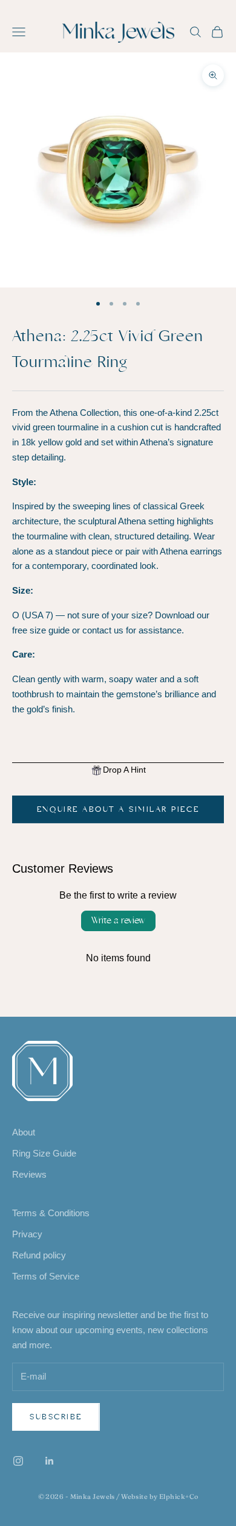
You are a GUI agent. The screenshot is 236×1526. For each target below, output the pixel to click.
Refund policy (39, 1255)
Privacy (27, 1234)
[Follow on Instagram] (18, 1461)
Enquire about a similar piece (118, 809)
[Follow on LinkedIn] (50, 1461)
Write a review (118, 920)
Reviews (29, 1174)
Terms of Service (45, 1276)
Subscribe (56, 1417)
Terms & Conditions (51, 1213)
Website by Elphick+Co (159, 1496)
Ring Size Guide (44, 1153)
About (23, 1132)
